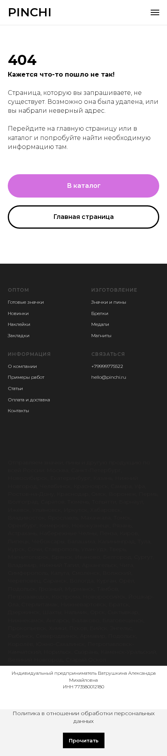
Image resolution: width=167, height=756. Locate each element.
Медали (100, 324)
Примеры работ (26, 377)
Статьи (15, 388)
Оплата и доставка (29, 399)
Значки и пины (108, 302)
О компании (22, 366)
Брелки (99, 313)
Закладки (19, 335)
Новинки (18, 313)
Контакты (18, 410)
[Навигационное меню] (155, 12)
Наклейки (19, 324)
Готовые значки (26, 302)
